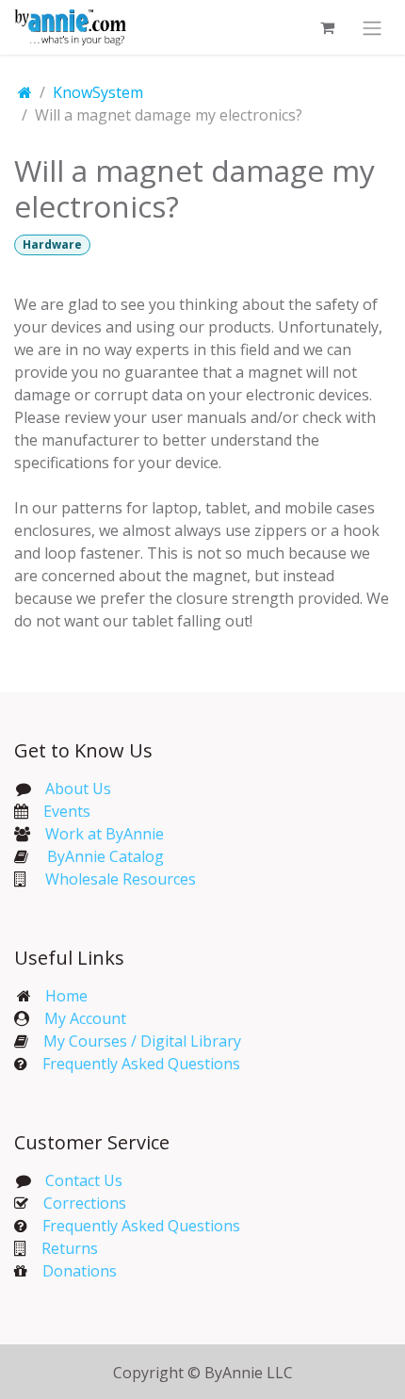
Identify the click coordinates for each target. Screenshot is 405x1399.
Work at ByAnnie (104, 833)
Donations (79, 1271)
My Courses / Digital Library (134, 1041)
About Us (78, 788)
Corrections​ (84, 1203)
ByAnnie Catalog (105, 856)
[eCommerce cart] (327, 27)
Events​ (66, 811)
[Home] (25, 92)
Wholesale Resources (120, 879)
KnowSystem (98, 92)
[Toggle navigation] (372, 27)
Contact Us (81, 1180)
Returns (69, 1248)
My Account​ (85, 1018)
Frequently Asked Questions (141, 1063)
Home (66, 995)
